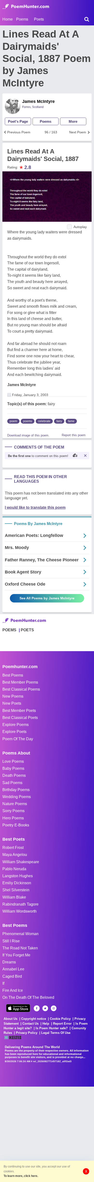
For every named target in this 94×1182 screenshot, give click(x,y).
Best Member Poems (20, 682)
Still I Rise (11, 941)
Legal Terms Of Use (55, 1033)
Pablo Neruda (14, 869)
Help (45, 1023)
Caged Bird (12, 976)
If (3, 983)
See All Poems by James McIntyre (47, 598)
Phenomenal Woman (20, 934)
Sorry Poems (13, 811)
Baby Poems (13, 768)
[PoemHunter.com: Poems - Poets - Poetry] (25, 6)
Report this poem (74, 435)
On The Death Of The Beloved (28, 997)
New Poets (11, 703)
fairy (59, 421)
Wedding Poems (16, 797)
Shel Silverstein (15, 890)
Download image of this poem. (28, 435)
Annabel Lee (13, 969)
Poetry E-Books (15, 825)
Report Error (62, 1023)
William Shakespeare (20, 862)
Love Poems (13, 761)
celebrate (44, 421)
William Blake (14, 897)
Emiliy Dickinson (16, 883)
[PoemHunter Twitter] (45, 1008)
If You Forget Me (16, 955)
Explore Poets (14, 732)
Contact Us (30, 1023)
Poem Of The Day (17, 739)
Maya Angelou (14, 855)
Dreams (9, 962)
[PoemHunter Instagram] (54, 1008)
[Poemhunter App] (18, 1008)
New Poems (12, 696)
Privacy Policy (26, 1033)
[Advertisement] (47, 1134)
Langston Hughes (17, 876)
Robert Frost (13, 848)
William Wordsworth (19, 911)
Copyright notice (33, 1019)
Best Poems (12, 675)
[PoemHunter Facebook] (37, 1008)
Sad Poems (12, 783)
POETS (27, 630)
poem (13, 421)
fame (71, 421)
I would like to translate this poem (35, 507)
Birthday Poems (16, 790)
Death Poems (14, 775)
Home (7, 19)
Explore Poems (15, 725)
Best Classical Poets (20, 718)
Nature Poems (14, 804)
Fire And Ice (12, 990)
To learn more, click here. (21, 1176)
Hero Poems (13, 818)
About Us (10, 1019)
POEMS (9, 630)
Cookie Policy (60, 1019)
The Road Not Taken (20, 948)
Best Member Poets (19, 711)
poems (27, 421)
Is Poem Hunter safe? (52, 1028)
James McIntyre (38, 101)
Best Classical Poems (21, 689)
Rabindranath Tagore (20, 904)
